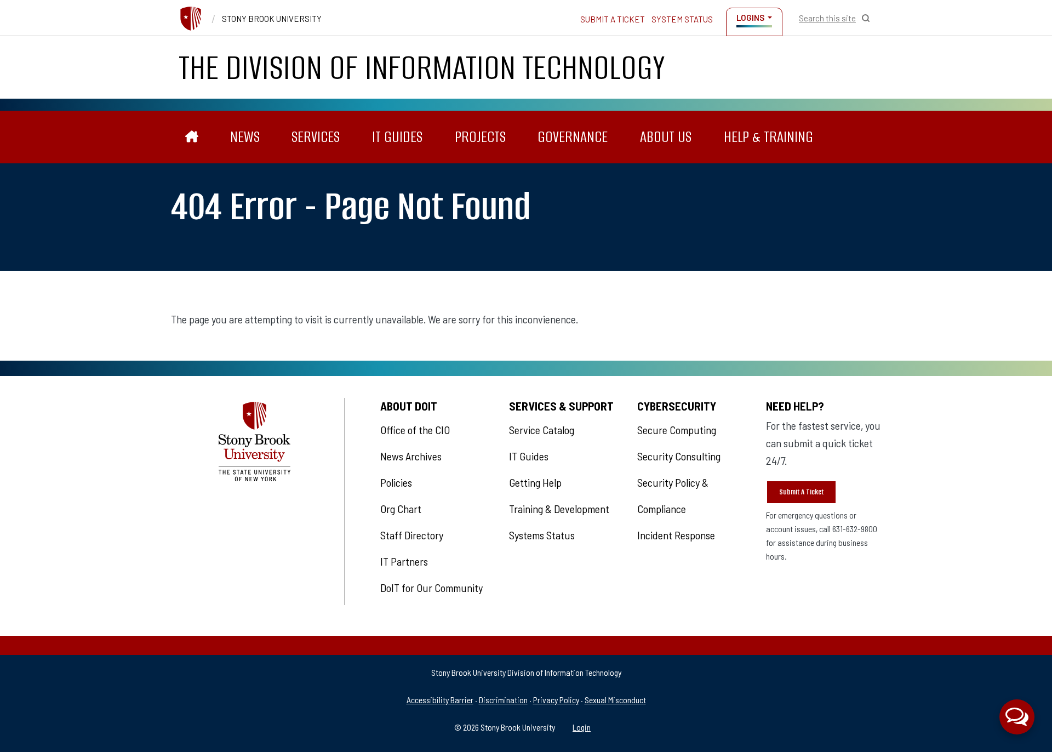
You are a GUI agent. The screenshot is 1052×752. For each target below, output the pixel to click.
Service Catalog (541, 429)
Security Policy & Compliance (672, 495)
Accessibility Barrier (440, 699)
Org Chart (400, 508)
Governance (573, 136)
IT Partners (404, 561)
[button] (1016, 716)
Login (582, 727)
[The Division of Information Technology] (192, 137)
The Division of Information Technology (422, 67)
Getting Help (535, 482)
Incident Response (676, 535)
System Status (682, 19)
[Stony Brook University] (191, 19)
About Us (665, 136)
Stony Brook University (272, 19)
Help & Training (768, 136)
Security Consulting (679, 456)
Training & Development (559, 508)
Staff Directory (411, 535)
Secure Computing (676, 429)
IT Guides (397, 136)
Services (315, 136)
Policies (396, 482)
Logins (750, 17)
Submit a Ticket (612, 19)
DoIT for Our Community (431, 587)
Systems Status (542, 535)
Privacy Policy (556, 699)
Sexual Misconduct (615, 699)
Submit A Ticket (801, 492)
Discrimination (503, 699)
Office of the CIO (415, 429)
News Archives (411, 456)
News (245, 136)
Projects (480, 136)
